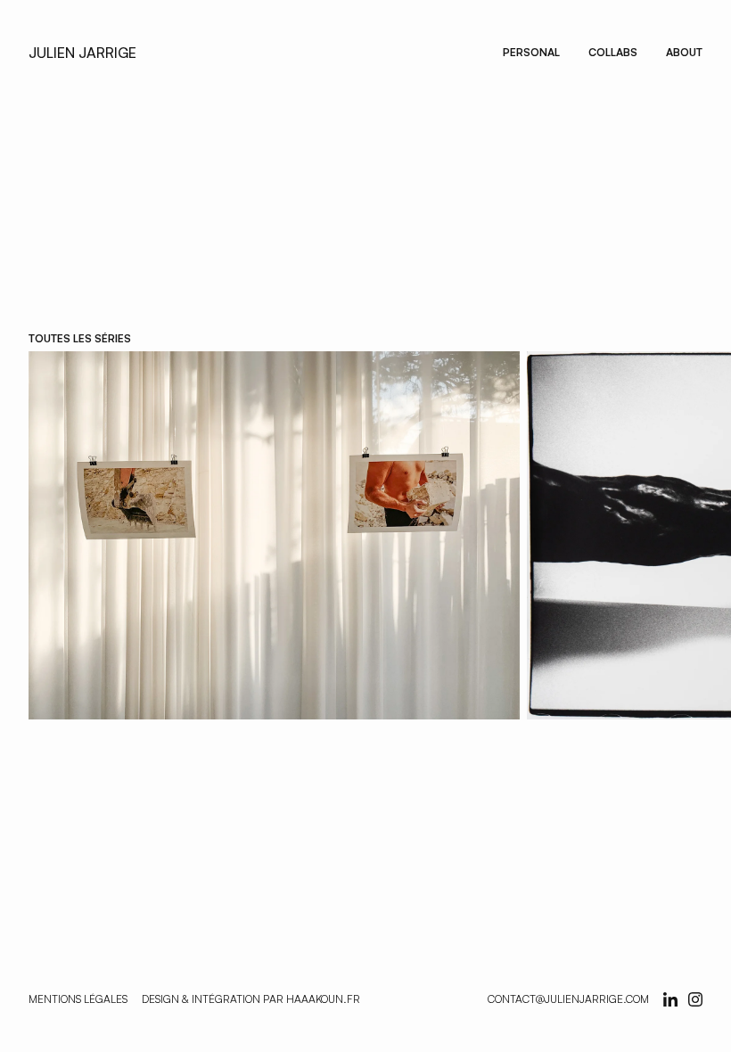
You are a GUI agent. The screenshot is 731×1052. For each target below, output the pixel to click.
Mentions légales (78, 999)
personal (531, 52)
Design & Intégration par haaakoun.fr (251, 999)
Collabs (612, 52)
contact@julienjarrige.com (568, 999)
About (684, 52)
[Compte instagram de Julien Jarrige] (670, 999)
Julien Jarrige (82, 53)
